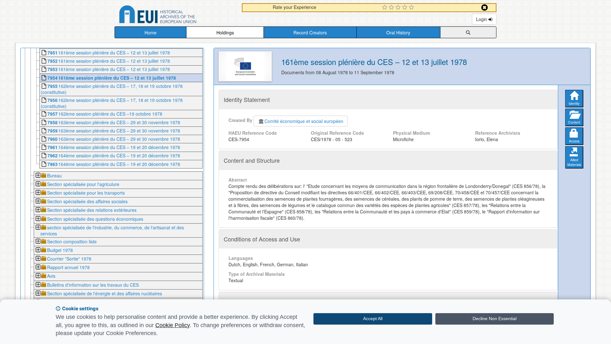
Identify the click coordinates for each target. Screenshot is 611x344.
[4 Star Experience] (405, 7)
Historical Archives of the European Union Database (175, 15)
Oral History (398, 32)
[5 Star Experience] (412, 7)
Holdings (225, 32)
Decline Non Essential (494, 318)
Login (482, 19)
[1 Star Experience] (385, 7)
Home (150, 32)
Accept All (373, 318)
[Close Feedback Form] (484, 7)
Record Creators (310, 32)
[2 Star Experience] (392, 7)
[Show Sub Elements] (37, 176)
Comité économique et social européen (303, 121)
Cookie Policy (172, 325)
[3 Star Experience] (399, 7)
